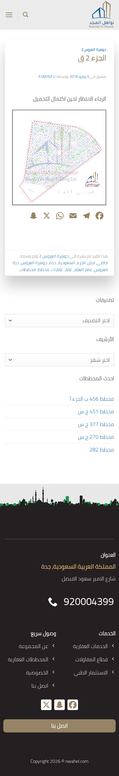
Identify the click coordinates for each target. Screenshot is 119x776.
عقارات (57, 269)
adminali (47, 76)
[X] (46, 705)
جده (52, 262)
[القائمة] (9, 15)
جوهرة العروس (34, 262)
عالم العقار (83, 269)
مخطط (43, 269)
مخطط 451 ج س (96, 411)
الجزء (81, 262)
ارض (91, 262)
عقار (68, 269)
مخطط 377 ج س (96, 424)
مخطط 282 (102, 449)
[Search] (25, 14)
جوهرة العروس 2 (93, 49)
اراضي (102, 262)
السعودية (66, 262)
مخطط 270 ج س (96, 437)
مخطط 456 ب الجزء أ (92, 399)
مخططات (28, 269)
